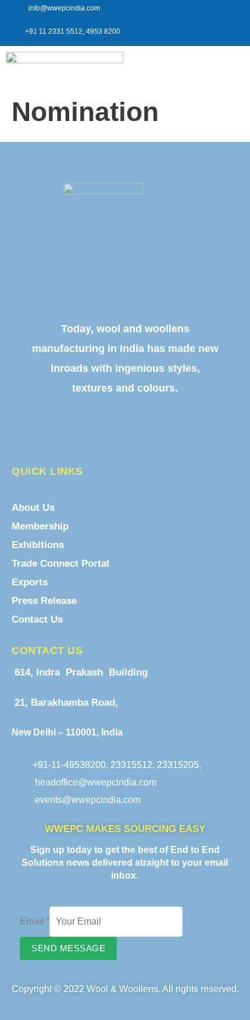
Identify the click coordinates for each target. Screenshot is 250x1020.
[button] (225, 62)
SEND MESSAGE (68, 948)
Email (34, 921)
